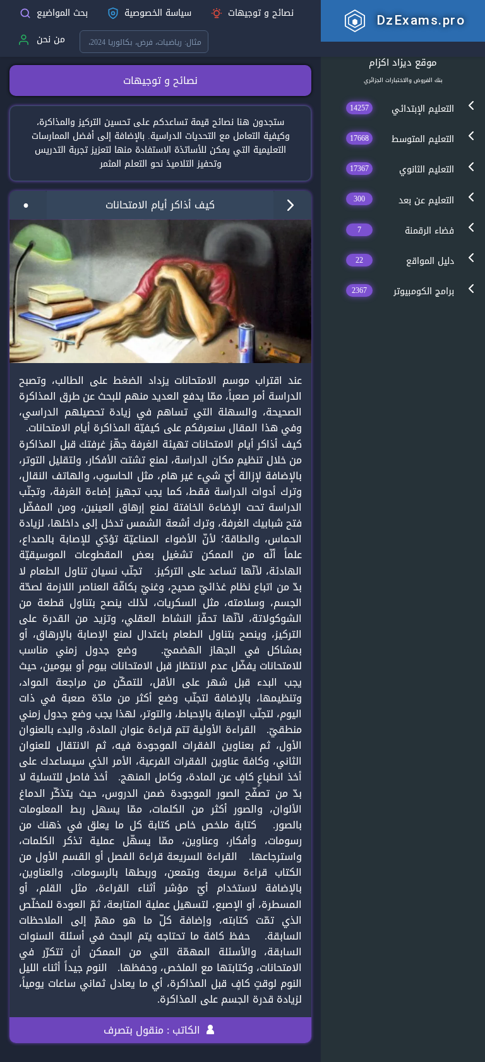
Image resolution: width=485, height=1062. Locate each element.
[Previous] (28, 205)
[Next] (292, 205)
